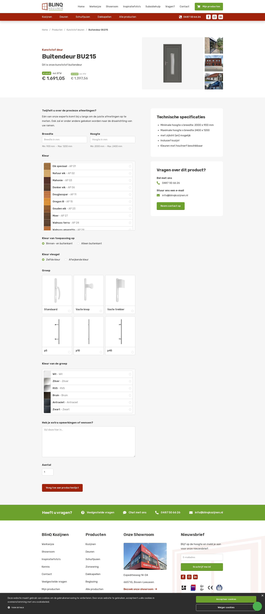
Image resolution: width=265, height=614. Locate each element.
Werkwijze (95, 6)
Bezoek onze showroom (140, 589)
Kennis (46, 566)
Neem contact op (171, 206)
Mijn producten (51, 589)
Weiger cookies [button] (226, 607)
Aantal (46, 464)
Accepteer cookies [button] (226, 599)
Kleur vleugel (51, 254)
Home (81, 6)
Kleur (45, 155)
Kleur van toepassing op (58, 238)
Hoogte (95, 133)
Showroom (112, 6)
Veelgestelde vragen (54, 581)
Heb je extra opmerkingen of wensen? (67, 422)
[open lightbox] (172, 63)
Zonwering (92, 566)
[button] (89, 607)
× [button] (262, 595)
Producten (57, 30)
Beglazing (92, 581)
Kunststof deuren (75, 30)
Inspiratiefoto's (132, 6)
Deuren (64, 16)
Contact (184, 6)
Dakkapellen (104, 16)
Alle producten (127, 16)
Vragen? (170, 6)
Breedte (47, 133)
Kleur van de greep (54, 363)
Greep (46, 270)
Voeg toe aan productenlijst (62, 487)
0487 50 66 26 (190, 17)
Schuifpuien (83, 16)
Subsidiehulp (153, 6)
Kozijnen (47, 16)
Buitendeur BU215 (98, 30)
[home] (52, 6)
